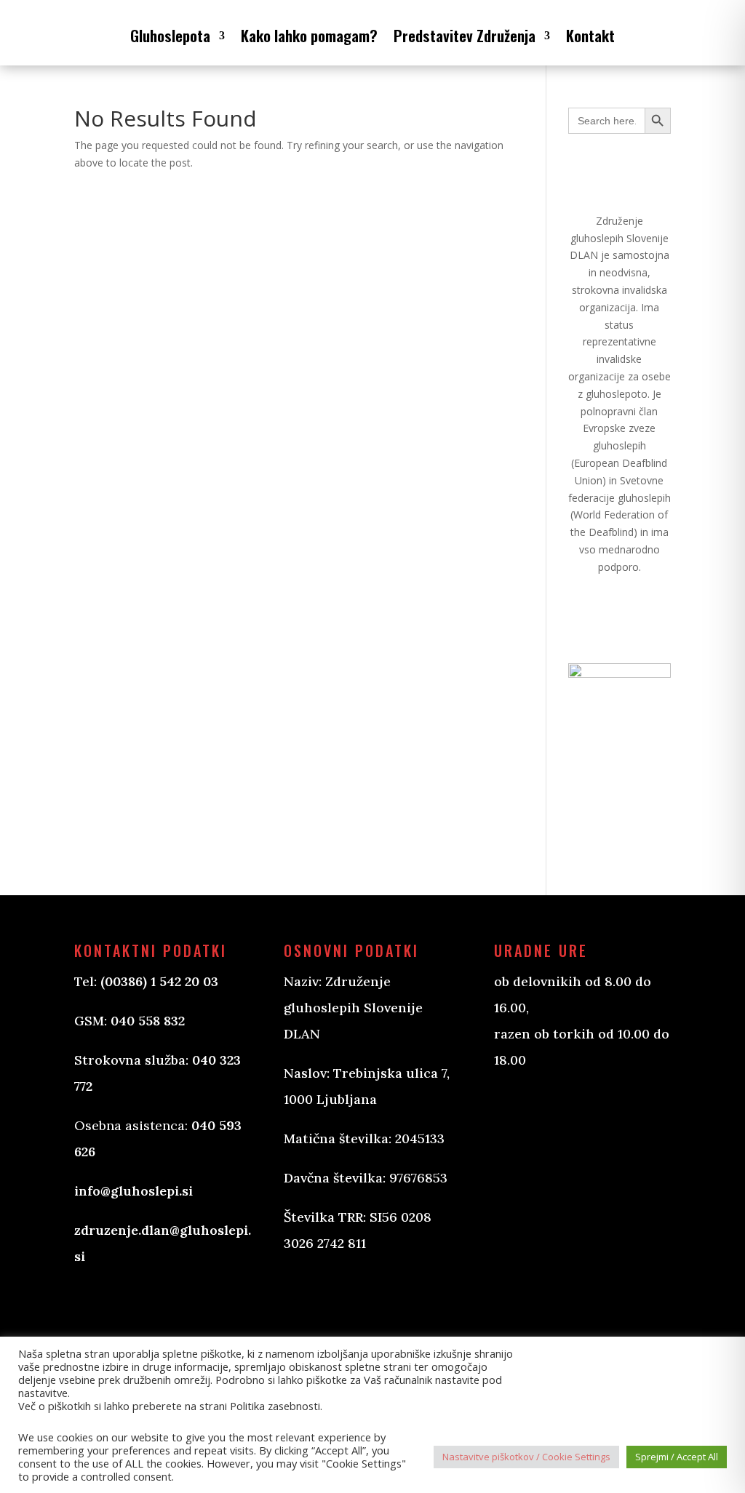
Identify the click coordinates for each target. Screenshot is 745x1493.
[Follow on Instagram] (368, 1299)
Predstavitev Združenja (464, 35)
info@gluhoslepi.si (133, 1190)
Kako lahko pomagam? (309, 35)
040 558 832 (148, 1020)
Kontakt (590, 35)
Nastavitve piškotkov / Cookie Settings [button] (526, 1456)
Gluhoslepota (170, 35)
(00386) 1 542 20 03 (159, 981)
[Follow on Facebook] (310, 1299)
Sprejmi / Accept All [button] (676, 1456)
